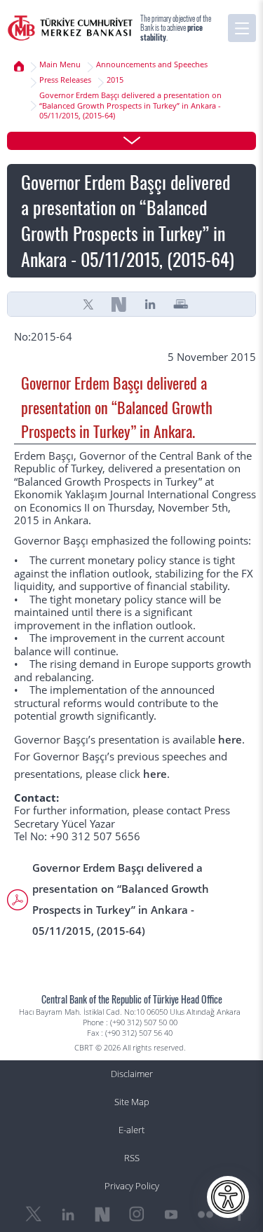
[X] (88, 304)
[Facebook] (240, 1214)
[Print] (181, 304)
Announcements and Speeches (152, 64)
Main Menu (60, 64)
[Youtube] (171, 1214)
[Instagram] (137, 1214)
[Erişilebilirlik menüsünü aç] (228, 1197)
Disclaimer (132, 1074)
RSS (132, 1158)
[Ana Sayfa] (19, 67)
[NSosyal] (119, 304)
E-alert (131, 1130)
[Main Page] (70, 28)
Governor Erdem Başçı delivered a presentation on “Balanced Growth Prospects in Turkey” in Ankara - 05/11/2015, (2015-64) (130, 105)
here (230, 739)
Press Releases (65, 80)
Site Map (131, 1102)
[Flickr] (205, 1214)
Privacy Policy (131, 1186)
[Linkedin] (150, 304)
